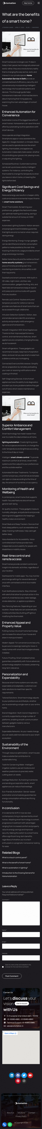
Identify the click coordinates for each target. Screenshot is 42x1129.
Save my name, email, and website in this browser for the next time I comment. (18, 966)
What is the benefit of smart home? (16, 862)
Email (4, 942)
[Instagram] (24, 1081)
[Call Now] (4, 1124)
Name (4, 930)
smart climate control (20, 457)
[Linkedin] (12, 1075)
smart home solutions (13, 202)
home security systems (12, 262)
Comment (5, 900)
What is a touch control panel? (14, 857)
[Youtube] (30, 1075)
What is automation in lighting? (15, 867)
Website (4, 953)
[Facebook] (18, 1075)
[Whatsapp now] (10, 1124)
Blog (28, 27)
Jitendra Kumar (7, 27)
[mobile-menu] (38, 3)
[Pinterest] (18, 1081)
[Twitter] (24, 1075)
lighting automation (10, 442)
